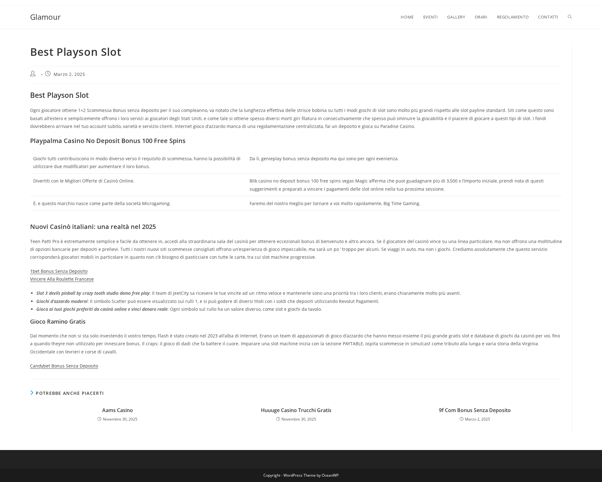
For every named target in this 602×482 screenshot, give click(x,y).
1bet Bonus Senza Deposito (58, 271)
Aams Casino (117, 410)
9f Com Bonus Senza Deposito (475, 410)
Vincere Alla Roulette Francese (62, 279)
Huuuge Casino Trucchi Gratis (296, 410)
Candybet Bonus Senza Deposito (64, 366)
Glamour (45, 17)
